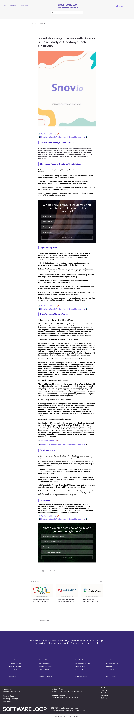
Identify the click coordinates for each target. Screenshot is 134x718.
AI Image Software (14, 669)
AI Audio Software (14, 660)
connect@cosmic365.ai (11, 692)
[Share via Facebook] (39, 571)
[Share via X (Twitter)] (43, 571)
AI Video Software (44, 673)
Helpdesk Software (111, 669)
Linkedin (104, 698)
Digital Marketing (80, 666)
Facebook (104, 688)
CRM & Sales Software (45, 676)
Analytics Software (44, 660)
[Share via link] (50, 571)
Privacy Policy (68, 716)
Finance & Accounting (81, 676)
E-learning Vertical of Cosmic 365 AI (64, 697)
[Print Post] (54, 571)
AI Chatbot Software (15, 663)
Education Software (81, 673)
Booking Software (44, 663)
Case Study (42, 23)
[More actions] (95, 34)
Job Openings (8, 701)
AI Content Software (15, 666)
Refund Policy (59, 716)
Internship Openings (10, 699)
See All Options (67, 237)
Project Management (112, 663)
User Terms (76, 716)
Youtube (104, 690)
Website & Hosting (111, 676)
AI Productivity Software (16, 673)
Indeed (103, 693)
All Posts (33, 23)
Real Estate (109, 666)
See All (101, 581)
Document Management (82, 669)
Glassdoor (104, 695)
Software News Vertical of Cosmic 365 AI (66, 691)
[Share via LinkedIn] (46, 571)
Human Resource (110, 660)
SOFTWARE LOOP (24, 709)
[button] (67, 216)
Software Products (111, 673)
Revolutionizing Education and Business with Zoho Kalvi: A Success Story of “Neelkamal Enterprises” (66, 600)
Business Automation (45, 666)
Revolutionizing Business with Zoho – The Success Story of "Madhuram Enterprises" (40, 600)
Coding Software (44, 669)
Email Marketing (80, 660)
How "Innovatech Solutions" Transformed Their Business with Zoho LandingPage (91, 600)
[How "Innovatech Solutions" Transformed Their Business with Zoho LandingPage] (92, 590)
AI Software (12, 676)
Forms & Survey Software (82, 663)
